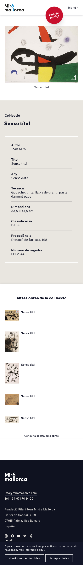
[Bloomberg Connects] (30, 536)
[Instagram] (6, 536)
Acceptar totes (59, 558)
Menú (72, 7)
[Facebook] (12, 536)
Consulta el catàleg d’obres (41, 435)
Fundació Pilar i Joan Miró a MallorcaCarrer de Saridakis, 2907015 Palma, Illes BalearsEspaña (30, 518)
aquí (41, 549)
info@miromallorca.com (21, 493)
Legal (8, 540)
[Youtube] (18, 536)
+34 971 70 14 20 (21, 498)
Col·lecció (12, 115)
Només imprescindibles (24, 558)
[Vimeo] (24, 536)
